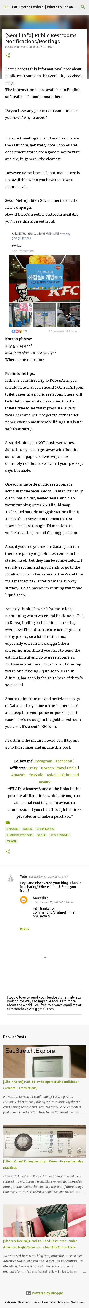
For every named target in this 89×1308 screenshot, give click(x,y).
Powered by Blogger (47, 1293)
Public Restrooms (19, 835)
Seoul (41, 835)
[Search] (83, 7)
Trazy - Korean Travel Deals (52, 768)
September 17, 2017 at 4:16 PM (48, 876)
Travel (11, 841)
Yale (23, 876)
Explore (12, 828)
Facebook (64, 761)
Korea (27, 828)
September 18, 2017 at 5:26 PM (54, 902)
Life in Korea (45, 828)
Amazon (18, 775)
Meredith (40, 898)
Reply (24, 929)
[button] (7, 56)
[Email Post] (7, 824)
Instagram (43, 761)
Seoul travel (60, 835)
